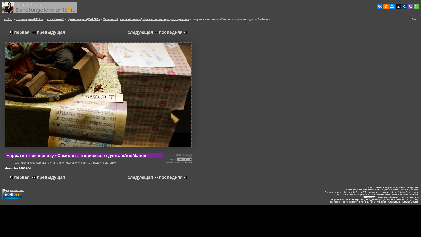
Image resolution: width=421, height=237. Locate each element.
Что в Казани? (55, 19)
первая (22, 32)
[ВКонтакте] (379, 6)
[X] (398, 6)
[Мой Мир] (392, 6)
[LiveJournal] (404, 6)
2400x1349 (187, 162)
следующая (140, 32)
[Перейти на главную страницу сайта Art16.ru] (8, 12)
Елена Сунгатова (409, 190)
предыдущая (51, 32)
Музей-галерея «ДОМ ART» (84, 19)
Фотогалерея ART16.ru (29, 19)
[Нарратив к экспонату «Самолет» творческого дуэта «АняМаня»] (98, 149)
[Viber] (410, 6)
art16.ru (8, 19)
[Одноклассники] (386, 6)
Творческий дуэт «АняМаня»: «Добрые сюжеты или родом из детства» (146, 19)
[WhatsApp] (416, 6)
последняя (171, 32)
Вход (414, 19)
